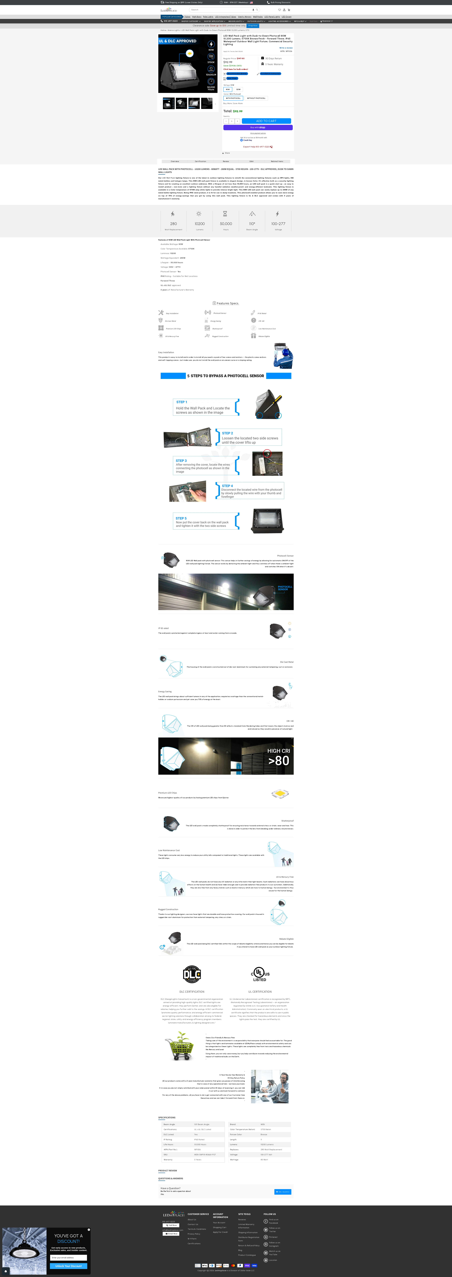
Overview (175, 161)
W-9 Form (192, 1239)
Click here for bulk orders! (235, 69)
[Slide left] (160, 104)
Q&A (251, 161)
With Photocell (233, 98)
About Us (192, 1219)
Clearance (326, 21)
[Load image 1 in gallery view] (169, 103)
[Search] (257, 9)
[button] (253, 10)
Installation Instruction (270, 73)
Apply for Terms (233, 51)
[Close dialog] (89, 1230)
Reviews (242, 1219)
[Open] (6, 1271)
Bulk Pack (313, 21)
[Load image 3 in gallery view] (194, 103)
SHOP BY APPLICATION (213, 21)
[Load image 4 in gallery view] (207, 103)
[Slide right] (215, 104)
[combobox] (224, 9)
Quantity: (226, 116)
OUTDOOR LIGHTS (255, 21)
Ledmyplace (220, 1270)
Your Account (219, 1222)
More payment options (258, 133)
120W (238, 89)
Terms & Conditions (197, 1229)
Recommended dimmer (237, 73)
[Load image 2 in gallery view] (181, 103)
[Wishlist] (279, 10)
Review (226, 161)
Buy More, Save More (233, 103)
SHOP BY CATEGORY (190, 21)
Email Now (173, 1234)
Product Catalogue (247, 1255)
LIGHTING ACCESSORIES (278, 21)
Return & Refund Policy (249, 1245)
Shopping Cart (219, 1227)
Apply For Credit (220, 1232)
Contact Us (193, 1224)
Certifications (194, 1243)
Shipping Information (248, 1232)
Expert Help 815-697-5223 (256, 146)
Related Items (277, 161)
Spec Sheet (232, 78)
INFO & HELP (299, 21)
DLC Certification (192, 991)
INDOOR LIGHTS (235, 21)
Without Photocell (256, 98)
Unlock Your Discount (68, 1266)
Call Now (173, 1225)
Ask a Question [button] (284, 1192)
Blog (240, 1250)
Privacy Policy (194, 1234)
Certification (200, 161)
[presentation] (188, 64)
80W (228, 89)
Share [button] (227, 153)
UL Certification (260, 991)
